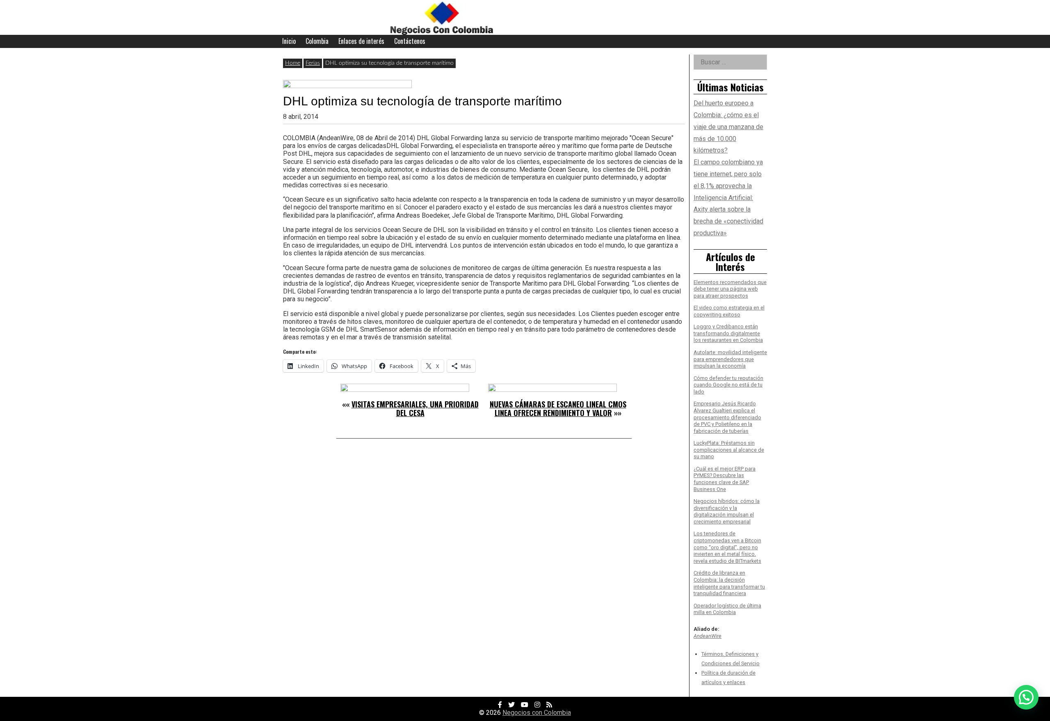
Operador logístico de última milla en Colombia (727, 609)
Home (292, 63)
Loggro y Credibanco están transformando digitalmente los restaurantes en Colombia (728, 333)
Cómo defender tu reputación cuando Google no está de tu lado (728, 385)
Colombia (317, 41)
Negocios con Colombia (536, 712)
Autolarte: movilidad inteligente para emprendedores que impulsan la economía (730, 359)
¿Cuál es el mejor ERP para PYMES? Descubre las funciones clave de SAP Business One (725, 479)
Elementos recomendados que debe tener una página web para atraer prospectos (730, 289)
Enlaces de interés (361, 41)
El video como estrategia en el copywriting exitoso (729, 311)
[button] (1026, 697)
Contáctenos (409, 41)
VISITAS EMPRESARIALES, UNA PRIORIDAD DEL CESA (415, 408)
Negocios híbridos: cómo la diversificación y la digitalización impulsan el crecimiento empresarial (727, 511)
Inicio (289, 41)
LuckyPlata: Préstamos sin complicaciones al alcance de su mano (729, 449)
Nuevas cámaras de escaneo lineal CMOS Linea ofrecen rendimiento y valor (558, 408)
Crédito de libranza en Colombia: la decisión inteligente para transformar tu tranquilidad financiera (729, 583)
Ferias (313, 63)
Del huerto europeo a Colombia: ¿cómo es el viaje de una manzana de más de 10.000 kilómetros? (728, 126)
